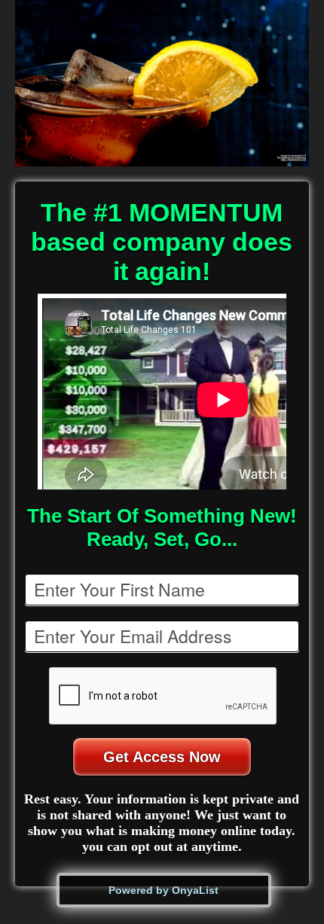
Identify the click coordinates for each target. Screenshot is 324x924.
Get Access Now (162, 757)
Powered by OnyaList (164, 890)
